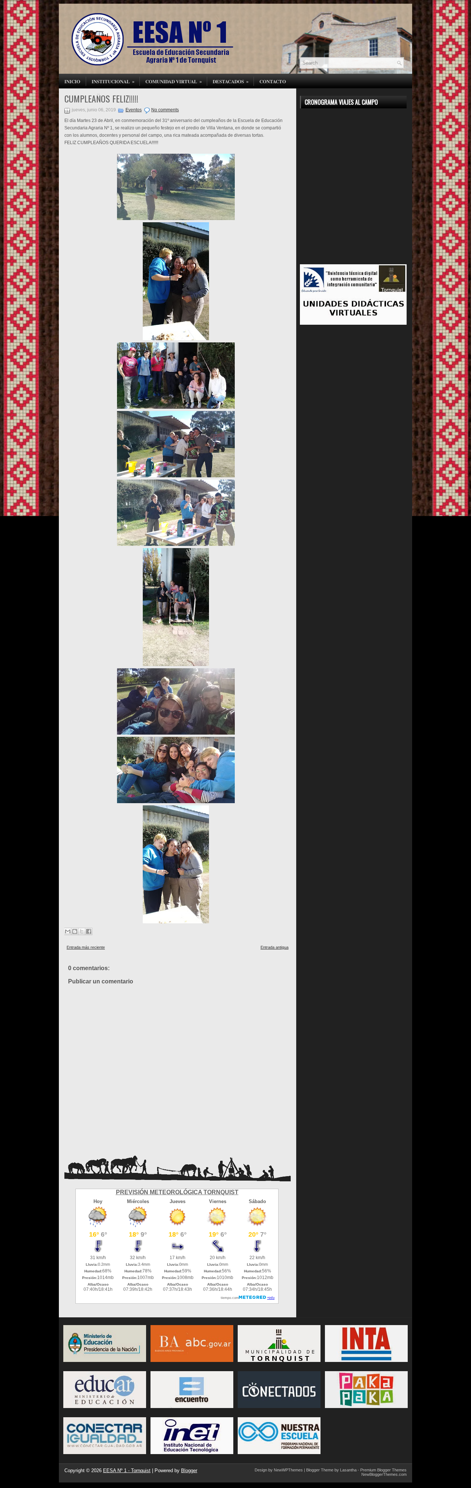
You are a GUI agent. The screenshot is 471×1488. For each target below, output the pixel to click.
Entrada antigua (274, 947)
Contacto (272, 81)
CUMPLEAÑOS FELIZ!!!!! (101, 98)
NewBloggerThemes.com (384, 1474)
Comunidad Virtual (173, 81)
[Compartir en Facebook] (88, 931)
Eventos (133, 109)
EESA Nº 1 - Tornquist (126, 1470)
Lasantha (348, 1470)
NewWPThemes (288, 1470)
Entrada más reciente (86, 947)
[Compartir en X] (81, 931)
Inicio (72, 81)
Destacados (231, 81)
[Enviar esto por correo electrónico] (67, 931)
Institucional (113, 81)
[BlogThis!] (74, 931)
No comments (165, 109)
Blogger (189, 1470)
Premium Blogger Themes (383, 1470)
